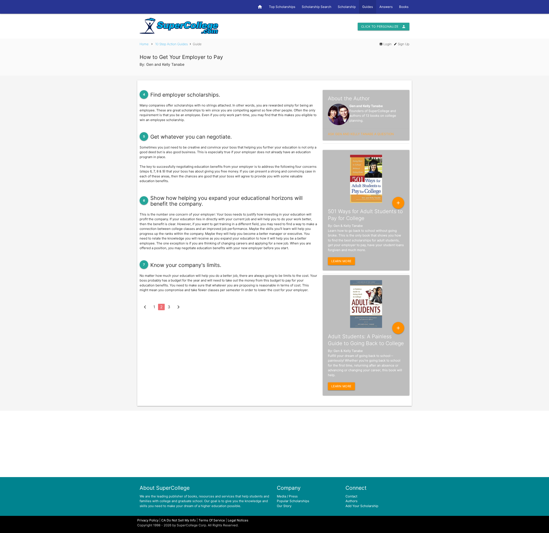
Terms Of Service (212, 520)
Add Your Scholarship (361, 506)
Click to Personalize (383, 26)
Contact (351, 496)
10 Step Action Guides (171, 44)
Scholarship (347, 7)
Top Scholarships (282, 7)
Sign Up (401, 44)
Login (385, 44)
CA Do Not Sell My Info (178, 520)
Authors (351, 501)
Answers (386, 7)
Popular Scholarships (293, 501)
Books (404, 7)
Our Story (284, 506)
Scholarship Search (316, 7)
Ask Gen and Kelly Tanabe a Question (361, 134)
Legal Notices (238, 520)
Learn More (341, 261)
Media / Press (287, 496)
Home (144, 44)
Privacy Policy (147, 520)
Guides (367, 7)
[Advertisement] (274, 444)
